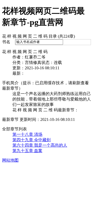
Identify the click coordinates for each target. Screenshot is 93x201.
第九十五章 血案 (27, 150)
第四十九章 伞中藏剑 (31, 140)
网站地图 (10, 160)
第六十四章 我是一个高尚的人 (39, 145)
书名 (6, 42)
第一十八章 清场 (27, 134)
